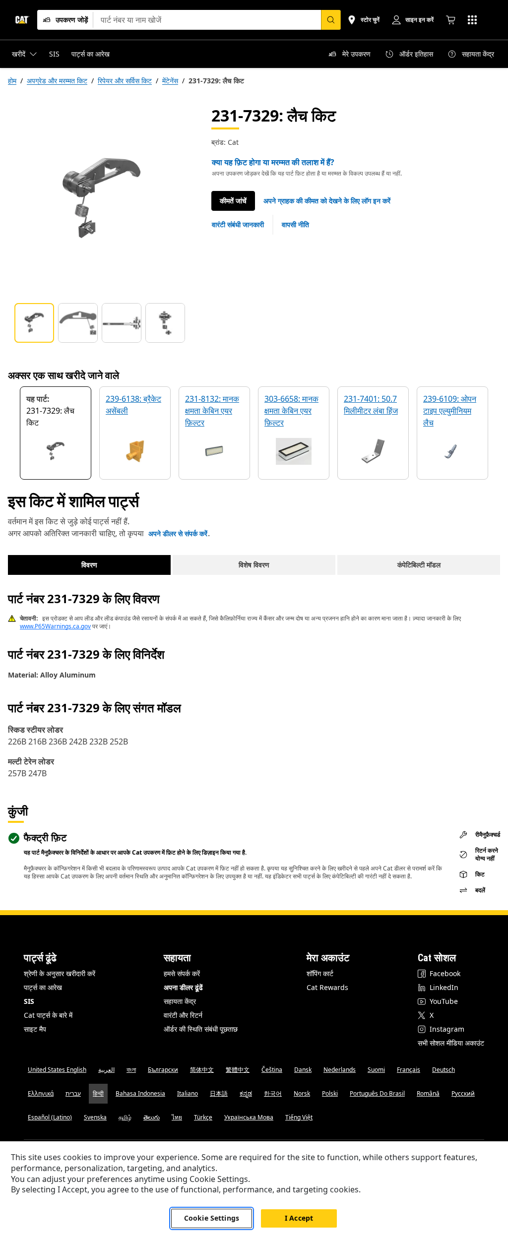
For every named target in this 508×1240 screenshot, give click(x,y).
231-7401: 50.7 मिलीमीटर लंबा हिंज (371, 404)
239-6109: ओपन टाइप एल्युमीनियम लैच (449, 410)
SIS (29, 1001)
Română (428, 1093)
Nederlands (339, 1069)
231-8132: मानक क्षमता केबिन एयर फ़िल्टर (212, 410)
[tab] (34, 323)
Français (408, 1069)
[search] (331, 20)
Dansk (303, 1069)
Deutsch (443, 1069)
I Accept (299, 1218)
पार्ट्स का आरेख (43, 987)
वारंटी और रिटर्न (183, 1015)
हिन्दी (98, 1093)
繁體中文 (238, 1069)
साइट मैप (35, 1029)
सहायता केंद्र (180, 1001)
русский (463, 1093)
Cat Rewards (327, 987)
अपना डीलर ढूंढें (183, 987)
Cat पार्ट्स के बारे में (48, 1015)
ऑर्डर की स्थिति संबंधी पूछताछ (201, 1029)
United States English (57, 1069)
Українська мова (248, 1117)
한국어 (273, 1093)
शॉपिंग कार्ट (320, 973)
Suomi (376, 1069)
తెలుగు (151, 1117)
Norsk (302, 1093)
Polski (330, 1093)
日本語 (219, 1093)
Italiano (187, 1093)
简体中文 (202, 1069)
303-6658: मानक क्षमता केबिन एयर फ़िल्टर (291, 410)
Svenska (95, 1117)
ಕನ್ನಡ (246, 1093)
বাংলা (131, 1069)
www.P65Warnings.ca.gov (55, 626)
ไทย (177, 1117)
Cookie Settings (211, 1218)
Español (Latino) (50, 1117)
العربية (106, 1069)
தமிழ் (125, 1117)
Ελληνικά (41, 1093)
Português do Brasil (377, 1093)
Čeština (271, 1069)
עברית (73, 1093)
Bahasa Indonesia (140, 1093)
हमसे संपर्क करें (182, 973)
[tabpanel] (101, 199)
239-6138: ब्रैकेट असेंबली (133, 404)
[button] (327, 201)
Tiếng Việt (299, 1117)
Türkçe (203, 1117)
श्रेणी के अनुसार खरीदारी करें (59, 973)
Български (163, 1069)
